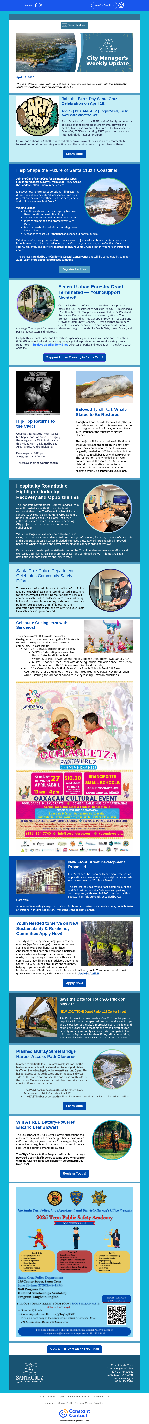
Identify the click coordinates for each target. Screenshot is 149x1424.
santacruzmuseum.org (113, 470)
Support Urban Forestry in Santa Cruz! (74, 357)
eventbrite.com (49, 462)
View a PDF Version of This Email (74, 1349)
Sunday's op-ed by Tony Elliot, (50, 344)
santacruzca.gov (123, 1378)
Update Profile (65, 1403)
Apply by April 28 (89, 973)
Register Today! (74, 1173)
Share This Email (77, 25)
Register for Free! (74, 269)
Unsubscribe (49, 1403)
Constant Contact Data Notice (90, 1403)
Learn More (74, 153)
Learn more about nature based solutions (48, 259)
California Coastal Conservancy (69, 256)
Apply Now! (74, 983)
